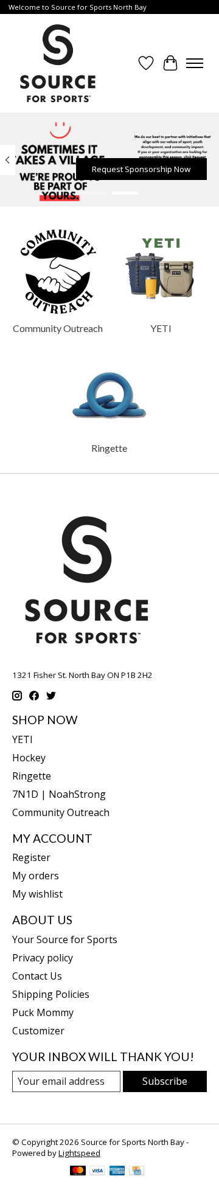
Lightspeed (79, 1152)
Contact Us (37, 976)
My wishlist (37, 894)
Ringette (109, 448)
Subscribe (164, 1081)
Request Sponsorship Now (141, 169)
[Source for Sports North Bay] (57, 63)
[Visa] (97, 1172)
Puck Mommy (43, 1012)
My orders (35, 875)
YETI (161, 328)
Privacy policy (42, 957)
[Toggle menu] (194, 63)
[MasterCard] (78, 1172)
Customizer (38, 1030)
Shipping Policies (50, 994)
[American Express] (117, 1172)
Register (31, 857)
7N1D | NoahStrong (59, 794)
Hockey (29, 757)
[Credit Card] (136, 1172)
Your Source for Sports (64, 939)
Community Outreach (58, 328)
